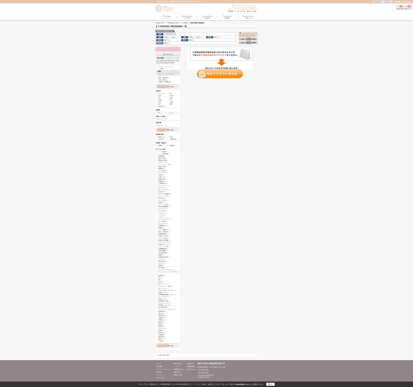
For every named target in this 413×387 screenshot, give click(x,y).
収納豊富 (162, 275)
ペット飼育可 (163, 152)
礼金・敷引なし (163, 80)
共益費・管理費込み (164, 82)
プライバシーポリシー (163, 369)
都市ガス (162, 339)
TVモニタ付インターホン (167, 290)
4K (159, 104)
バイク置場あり (164, 229)
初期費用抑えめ (178, 369)
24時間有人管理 (164, 301)
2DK (171, 98)
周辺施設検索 (191, 366)
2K (159, 98)
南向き (161, 324)
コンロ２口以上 (164, 238)
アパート (161, 67)
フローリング (163, 208)
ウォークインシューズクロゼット (168, 272)
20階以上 (162, 320)
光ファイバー (163, 284)
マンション (169, 67)
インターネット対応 (165, 286)
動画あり (173, 145)
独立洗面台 (162, 261)
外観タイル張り (164, 236)
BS (160, 280)
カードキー (162, 187)
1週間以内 (173, 139)
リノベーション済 (164, 164)
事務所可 (162, 168)
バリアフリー (163, 173)
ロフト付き (162, 211)
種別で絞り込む (168, 54)
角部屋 (161, 326)
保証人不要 (162, 166)
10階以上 (162, 318)
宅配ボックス (163, 292)
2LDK (160, 100)
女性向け (162, 202)
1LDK (171, 96)
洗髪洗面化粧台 (164, 257)
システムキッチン (164, 242)
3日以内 (161, 139)
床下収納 (162, 267)
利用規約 (159, 372)
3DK (159, 102)
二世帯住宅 (162, 183)
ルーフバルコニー (164, 219)
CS (160, 278)
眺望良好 (162, 181)
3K (171, 100)
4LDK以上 (161, 106)
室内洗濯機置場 (164, 206)
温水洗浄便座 (163, 253)
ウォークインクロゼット (167, 270)
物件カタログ (160, 378)
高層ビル (162, 330)
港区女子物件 (178, 363)
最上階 (161, 322)
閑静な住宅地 (163, 160)
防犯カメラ (162, 299)
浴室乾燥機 (162, 251)
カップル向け (163, 200)
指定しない (162, 137)
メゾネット (162, 213)
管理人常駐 (162, 179)
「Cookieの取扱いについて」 (242, 384)
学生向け (162, 198)
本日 (171, 137)
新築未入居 (177, 372)
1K (171, 93)
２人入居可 (162, 171)
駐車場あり (162, 311)
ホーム (158, 363)
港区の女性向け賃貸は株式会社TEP (211, 363)
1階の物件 (162, 315)
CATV (161, 282)
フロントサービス (164, 303)
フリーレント (163, 185)
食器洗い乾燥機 (164, 240)
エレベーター (163, 223)
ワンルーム (161, 93)
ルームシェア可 (164, 196)
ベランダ (162, 215)
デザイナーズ (163, 162)
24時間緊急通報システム (167, 294)
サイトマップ (160, 375)
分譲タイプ (162, 177)
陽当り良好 (162, 158)
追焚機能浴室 (163, 249)
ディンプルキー (164, 297)
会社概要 (159, 366)
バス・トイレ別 (164, 246)
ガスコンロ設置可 (164, 194)
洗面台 (161, 255)
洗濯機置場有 (163, 234)
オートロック (163, 288)
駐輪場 (161, 227)
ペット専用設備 (164, 154)
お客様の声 (190, 363)
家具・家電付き (164, 232)
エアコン (162, 263)
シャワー (162, 259)
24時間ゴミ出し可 (165, 305)
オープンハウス (164, 189)
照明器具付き (163, 225)
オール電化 (162, 221)
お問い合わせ (191, 369)
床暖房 (161, 265)
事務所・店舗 (178, 375)
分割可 (161, 175)
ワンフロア (162, 328)
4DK (171, 104)
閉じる (270, 384)
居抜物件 (162, 335)
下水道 (161, 341)
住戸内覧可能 (163, 307)
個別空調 (162, 337)
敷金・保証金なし (164, 77)
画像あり (161, 145)
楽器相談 (162, 156)
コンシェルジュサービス (167, 309)
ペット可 (176, 366)
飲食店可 (162, 332)
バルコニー (162, 217)
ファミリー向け (164, 204)
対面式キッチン (164, 244)
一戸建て (161, 69)
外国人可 (162, 192)
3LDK (171, 102)
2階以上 (161, 313)
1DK (159, 96)
